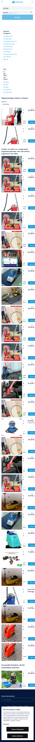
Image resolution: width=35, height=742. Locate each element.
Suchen (17, 17)
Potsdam (6, 87)
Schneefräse (7, 56)
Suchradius (6, 104)
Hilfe (26, 706)
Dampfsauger (7, 39)
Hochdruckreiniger (9, 44)
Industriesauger (8, 46)
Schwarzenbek (7, 92)
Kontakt (14, 706)
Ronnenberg (7, 89)
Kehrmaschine (7, 49)
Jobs (8, 706)
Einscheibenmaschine (10, 41)
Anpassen (6, 724)
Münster (5, 84)
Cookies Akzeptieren (17, 729)
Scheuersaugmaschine (10, 54)
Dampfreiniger (7, 36)
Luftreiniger (7, 51)
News (21, 706)
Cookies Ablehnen (17, 736)
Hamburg (6, 82)
